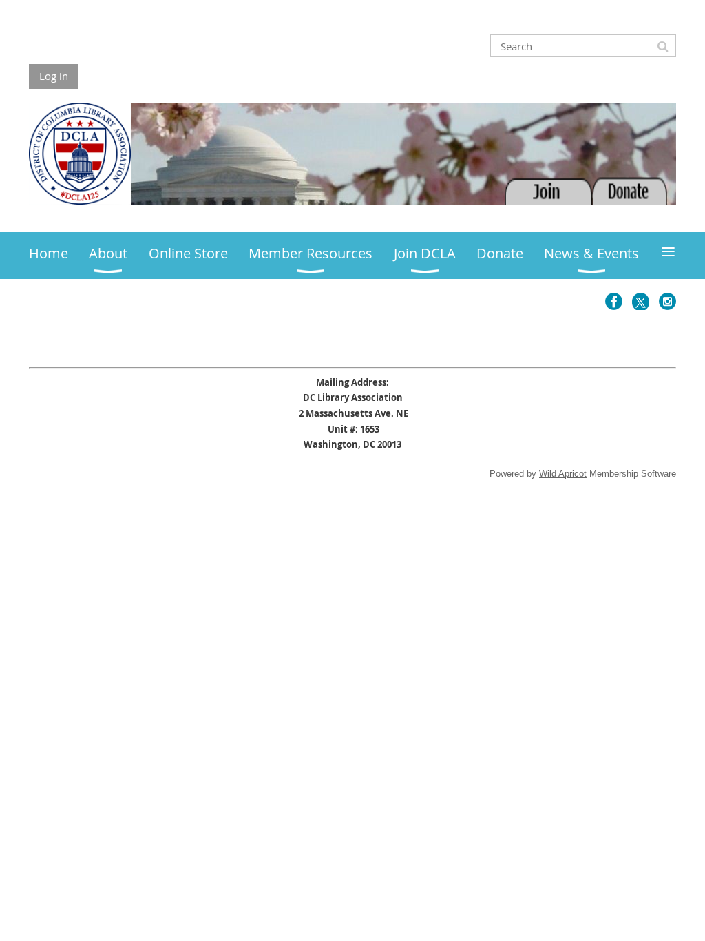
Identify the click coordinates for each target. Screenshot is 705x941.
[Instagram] (667, 301)
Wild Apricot (563, 473)
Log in (53, 76)
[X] (640, 301)
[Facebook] (613, 301)
